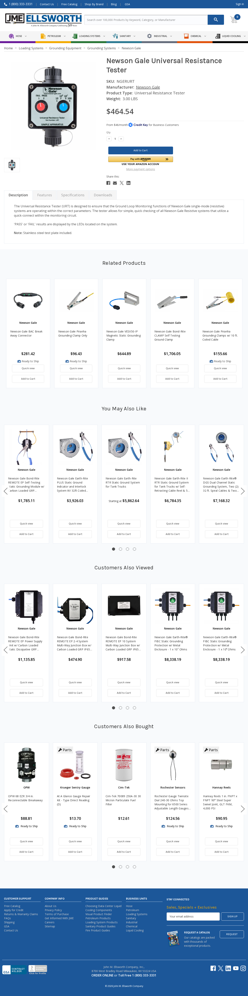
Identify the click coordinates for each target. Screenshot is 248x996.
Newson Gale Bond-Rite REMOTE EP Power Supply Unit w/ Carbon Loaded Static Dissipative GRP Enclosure (25, 643)
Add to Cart (28, 378)
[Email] (115, 183)
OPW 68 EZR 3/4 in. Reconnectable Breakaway (25, 798)
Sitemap (50, 926)
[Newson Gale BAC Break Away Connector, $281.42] (28, 300)
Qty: (108, 132)
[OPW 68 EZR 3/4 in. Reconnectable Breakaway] (26, 765)
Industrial (131, 922)
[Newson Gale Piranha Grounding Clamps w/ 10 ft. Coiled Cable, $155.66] (220, 300)
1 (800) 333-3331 (21, 4)
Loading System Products (101, 922)
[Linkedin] (128, 183)
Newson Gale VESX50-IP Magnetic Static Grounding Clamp (123, 335)
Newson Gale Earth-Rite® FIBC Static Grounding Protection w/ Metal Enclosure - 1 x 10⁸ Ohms (220, 643)
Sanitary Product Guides (100, 926)
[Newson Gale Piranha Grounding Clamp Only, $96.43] (76, 300)
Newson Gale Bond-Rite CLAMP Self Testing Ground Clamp (170, 335)
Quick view (28, 368)
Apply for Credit (13, 910)
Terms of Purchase (57, 914)
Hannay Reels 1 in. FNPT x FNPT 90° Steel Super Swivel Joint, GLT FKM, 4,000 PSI (220, 802)
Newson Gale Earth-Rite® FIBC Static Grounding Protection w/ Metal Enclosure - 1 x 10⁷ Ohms (171, 643)
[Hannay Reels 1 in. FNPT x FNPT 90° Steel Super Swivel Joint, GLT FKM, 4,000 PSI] (221, 765)
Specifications (72, 195)
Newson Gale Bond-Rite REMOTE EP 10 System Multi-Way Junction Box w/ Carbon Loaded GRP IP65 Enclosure (123, 643)
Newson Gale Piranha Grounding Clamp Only (72, 333)
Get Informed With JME (59, 918)
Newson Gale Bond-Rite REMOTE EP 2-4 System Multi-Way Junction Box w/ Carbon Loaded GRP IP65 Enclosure (74, 643)
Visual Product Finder (98, 914)
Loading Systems (136, 914)
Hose (129, 906)
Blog (114, 4)
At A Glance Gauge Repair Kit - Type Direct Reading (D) (73, 800)
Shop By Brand (94, 4)
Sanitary (131, 918)
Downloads (103, 195)
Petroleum (132, 910)
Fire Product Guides (97, 930)
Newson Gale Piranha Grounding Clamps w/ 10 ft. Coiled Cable (220, 335)
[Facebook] (108, 183)
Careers (49, 922)
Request (232, 934)
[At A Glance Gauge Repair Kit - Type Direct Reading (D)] (75, 765)
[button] (140, 160)
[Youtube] (236, 968)
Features (44, 195)
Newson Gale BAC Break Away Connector (26, 333)
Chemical (131, 926)
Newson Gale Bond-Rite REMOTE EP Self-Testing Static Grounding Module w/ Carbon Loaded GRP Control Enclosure (26, 485)
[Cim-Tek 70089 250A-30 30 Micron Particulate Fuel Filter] (124, 765)
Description (18, 195)
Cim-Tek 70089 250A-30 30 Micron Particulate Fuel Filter (123, 800)
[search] (216, 20)
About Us (50, 906)
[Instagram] (243, 968)
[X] (122, 183)
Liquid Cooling (135, 930)
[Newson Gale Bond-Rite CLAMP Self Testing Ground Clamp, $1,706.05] (172, 300)
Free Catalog (69, 4)
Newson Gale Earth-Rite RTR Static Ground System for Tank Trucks (123, 482)
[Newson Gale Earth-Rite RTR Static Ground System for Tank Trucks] (124, 447)
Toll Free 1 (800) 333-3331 (137, 975)
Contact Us (47, 4)
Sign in (240, 4)
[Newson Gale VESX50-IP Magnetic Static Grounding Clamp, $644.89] (124, 300)
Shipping (9, 922)
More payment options (140, 169)
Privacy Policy (53, 910)
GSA (127, 4)
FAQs (7, 918)
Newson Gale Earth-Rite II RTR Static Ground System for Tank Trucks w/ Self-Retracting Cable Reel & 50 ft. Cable (171, 485)
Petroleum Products (98, 918)
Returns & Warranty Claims (21, 914)
